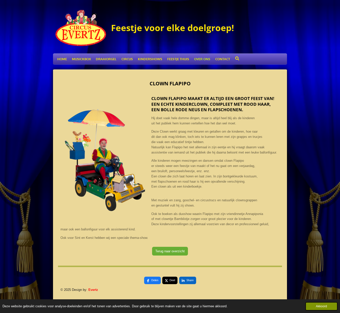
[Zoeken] (237, 58)
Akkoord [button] (321, 306)
